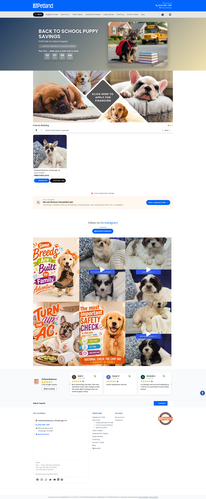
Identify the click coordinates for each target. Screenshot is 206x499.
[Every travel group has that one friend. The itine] (56, 334)
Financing (120, 14)
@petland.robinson (102, 231)
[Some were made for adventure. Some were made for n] (148, 269)
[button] (171, 384)
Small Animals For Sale (104, 423)
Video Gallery (78, 14)
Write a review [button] (49, 389)
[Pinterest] (62, 479)
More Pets (64, 14)
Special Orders (101, 427)
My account (119, 417)
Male (39, 173)
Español (97, 448)
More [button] (171, 125)
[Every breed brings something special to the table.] (56, 269)
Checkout (119, 420)
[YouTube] (54, 479)
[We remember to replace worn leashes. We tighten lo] (102, 334)
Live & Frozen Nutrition (104, 425)
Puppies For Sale (52, 14)
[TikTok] (46, 479)
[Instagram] (41, 479)
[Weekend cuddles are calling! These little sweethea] (148, 334)
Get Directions (43, 434)
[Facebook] (37, 479)
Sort (167, 130)
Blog (142, 14)
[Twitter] (50, 479)
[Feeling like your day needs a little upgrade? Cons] (102, 269)
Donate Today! (132, 14)
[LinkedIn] (58, 479)
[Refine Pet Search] (36, 130)
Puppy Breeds (109, 14)
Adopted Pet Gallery (93, 14)
